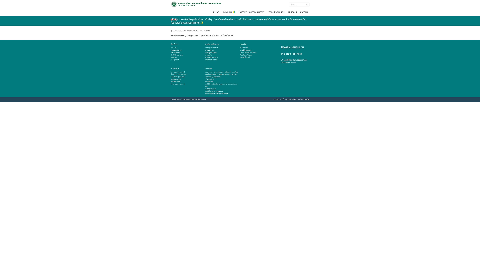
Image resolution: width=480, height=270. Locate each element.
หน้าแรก (215, 12)
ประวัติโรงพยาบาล (177, 55)
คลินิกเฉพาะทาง (176, 79)
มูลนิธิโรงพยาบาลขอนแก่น (214, 91)
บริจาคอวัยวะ (209, 79)
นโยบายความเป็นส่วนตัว (248, 53)
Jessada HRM (194, 31)
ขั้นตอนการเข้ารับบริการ (178, 74)
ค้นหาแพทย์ (244, 48)
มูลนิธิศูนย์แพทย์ (210, 89)
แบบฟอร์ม (292, 12)
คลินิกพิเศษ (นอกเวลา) (178, 77)
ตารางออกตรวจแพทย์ (178, 72)
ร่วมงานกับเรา (175, 53)
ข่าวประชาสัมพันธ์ (275, 12)
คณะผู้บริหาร (175, 60)
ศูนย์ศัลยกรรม (209, 50)
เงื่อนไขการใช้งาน (246, 55)
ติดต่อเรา (304, 12)
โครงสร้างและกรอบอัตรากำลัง (251, 12)
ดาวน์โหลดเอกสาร (246, 50)
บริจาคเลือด (209, 81)
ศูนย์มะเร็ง (208, 55)
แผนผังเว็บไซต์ (245, 57)
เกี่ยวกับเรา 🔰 (228, 12)
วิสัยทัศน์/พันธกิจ (176, 50)
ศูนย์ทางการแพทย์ (211, 60)
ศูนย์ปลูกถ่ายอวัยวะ (211, 57)
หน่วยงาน (174, 48)
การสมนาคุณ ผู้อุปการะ (212, 77)
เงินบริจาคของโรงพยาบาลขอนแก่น (216, 93)
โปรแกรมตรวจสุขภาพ (178, 84)
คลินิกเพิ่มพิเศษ (175, 81)
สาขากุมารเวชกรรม (211, 48)
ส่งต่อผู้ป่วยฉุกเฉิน (211, 53)
